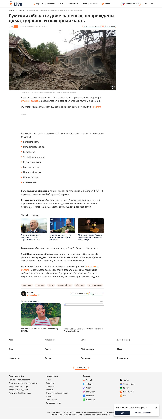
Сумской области (30, 100)
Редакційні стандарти (18, 389)
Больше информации (142, 413)
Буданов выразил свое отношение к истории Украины (60, 237)
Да (122, 412)
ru (146, 4)
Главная (11, 10)
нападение (27, 285)
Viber (88, 388)
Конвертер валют (53, 403)
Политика (85, 358)
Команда (49, 396)
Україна (39, 4)
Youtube (89, 380)
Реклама (49, 389)
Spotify (126, 388)
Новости (51, 4)
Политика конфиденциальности (23, 383)
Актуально (50, 340)
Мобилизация (87, 349)
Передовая (21, 10)
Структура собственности (57, 393)
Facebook (90, 396)
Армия (61, 4)
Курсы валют (51, 399)
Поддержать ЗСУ (132, 4)
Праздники (122, 358)
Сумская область (64, 285)
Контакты (50, 386)
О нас (48, 380)
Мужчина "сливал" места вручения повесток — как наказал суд (90, 237)
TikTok (126, 380)
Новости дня (14, 358)
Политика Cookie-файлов (20, 393)
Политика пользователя (19, 380)
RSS (124, 396)
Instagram (90, 392)
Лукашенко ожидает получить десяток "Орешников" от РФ (30, 237)
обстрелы (79, 285)
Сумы (51, 285)
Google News (128, 384)
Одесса (48, 358)
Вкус (83, 340)
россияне (40, 285)
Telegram (96, 106)
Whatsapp (90, 400)
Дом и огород (123, 340)
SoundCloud (128, 392)
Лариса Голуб (33, 295)
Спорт (84, 4)
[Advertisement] (61, 121)
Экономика (73, 4)
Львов (48, 349)
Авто (11, 340)
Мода (119, 349)
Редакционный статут (18, 386)
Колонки (94, 4)
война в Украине (95, 285)
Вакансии (50, 383)
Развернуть (81, 368)
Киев (11, 349)
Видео (107, 4)
